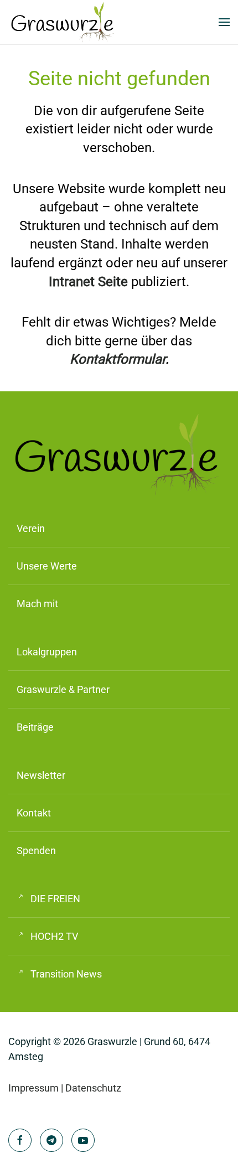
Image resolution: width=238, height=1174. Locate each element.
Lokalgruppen (47, 652)
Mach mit (37, 603)
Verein (31, 528)
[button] (224, 22)
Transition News (66, 974)
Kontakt (34, 813)
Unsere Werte (47, 566)
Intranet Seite (88, 281)
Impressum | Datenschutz (64, 1088)
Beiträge (35, 727)
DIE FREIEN (55, 898)
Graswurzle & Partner (63, 689)
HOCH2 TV (54, 936)
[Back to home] (63, 22)
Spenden (36, 850)
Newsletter (41, 775)
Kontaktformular (117, 359)
